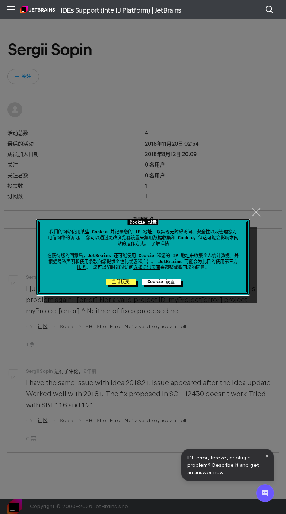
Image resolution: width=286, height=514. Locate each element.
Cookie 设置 (161, 282)
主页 (37, 9)
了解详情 (160, 244)
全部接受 (121, 282)
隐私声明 (66, 262)
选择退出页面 (146, 268)
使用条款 (89, 262)
